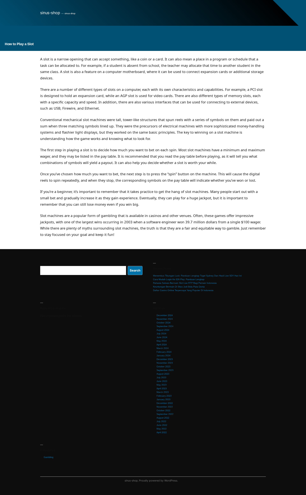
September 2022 (165, 414)
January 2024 (163, 355)
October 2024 (163, 322)
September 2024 (165, 326)
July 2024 (161, 333)
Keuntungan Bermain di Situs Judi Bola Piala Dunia (179, 286)
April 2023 (162, 388)
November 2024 (165, 319)
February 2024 (164, 352)
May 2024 (162, 341)
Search (45, 263)
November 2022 (165, 406)
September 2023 (165, 370)
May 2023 (162, 384)
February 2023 (164, 395)
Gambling (48, 457)
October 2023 (163, 366)
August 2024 (163, 330)
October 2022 (163, 410)
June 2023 (162, 381)
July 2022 (161, 421)
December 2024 (165, 315)
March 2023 (163, 392)
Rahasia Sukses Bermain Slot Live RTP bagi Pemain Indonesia (185, 283)
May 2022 (162, 428)
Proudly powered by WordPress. (158, 480)
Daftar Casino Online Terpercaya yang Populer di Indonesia (183, 290)
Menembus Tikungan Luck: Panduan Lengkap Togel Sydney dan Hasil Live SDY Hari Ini (197, 275)
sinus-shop (50, 12)
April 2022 (162, 432)
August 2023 (163, 374)
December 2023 (165, 359)
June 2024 (162, 337)
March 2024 (163, 348)
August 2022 (163, 417)
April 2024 (162, 344)
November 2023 (165, 363)
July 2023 (161, 377)
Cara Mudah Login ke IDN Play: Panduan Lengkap (178, 279)
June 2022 (162, 425)
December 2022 (165, 403)
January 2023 (163, 399)
